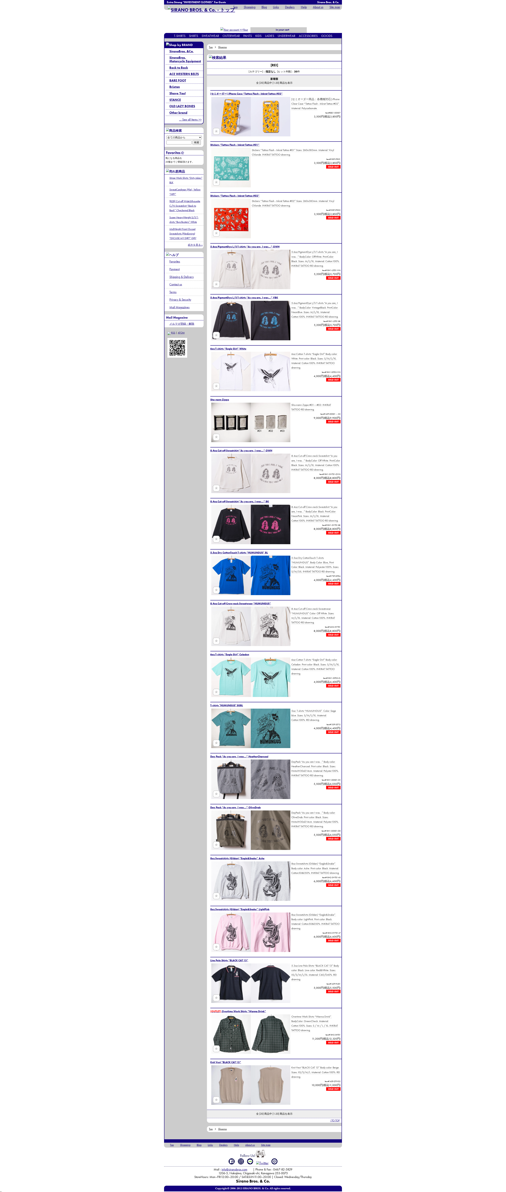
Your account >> (241, 32)
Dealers (290, 7)
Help (304, 7)
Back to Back (178, 68)
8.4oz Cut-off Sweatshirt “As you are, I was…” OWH (241, 450)
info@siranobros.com (234, 1169)
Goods (326, 36)
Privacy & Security (180, 299)
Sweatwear (210, 36)
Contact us (175, 284)
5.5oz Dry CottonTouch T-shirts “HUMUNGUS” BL (239, 552)
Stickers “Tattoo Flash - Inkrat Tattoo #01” (235, 144)
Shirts (193, 36)
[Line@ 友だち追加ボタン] (250, 1161)
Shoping (222, 47)
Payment (174, 269)
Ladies (269, 36)
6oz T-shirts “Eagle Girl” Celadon (229, 654)
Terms (173, 292)
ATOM (181, 332)
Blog (264, 7)
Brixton (174, 87)
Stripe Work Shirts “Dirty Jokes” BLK (185, 180)
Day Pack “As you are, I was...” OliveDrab (235, 807)
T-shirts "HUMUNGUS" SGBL (226, 705)
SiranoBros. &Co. (181, 51)
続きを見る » (195, 245)
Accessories (308, 36)
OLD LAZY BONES (182, 106)
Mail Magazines (179, 307)
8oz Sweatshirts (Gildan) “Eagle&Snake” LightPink (239, 909)
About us (318, 7)
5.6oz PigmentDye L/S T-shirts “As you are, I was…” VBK (244, 297)
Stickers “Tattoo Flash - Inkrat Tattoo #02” (235, 195)
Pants (247, 36)
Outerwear (231, 36)
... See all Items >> (190, 119)
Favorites (174, 261)
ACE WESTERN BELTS (184, 74)
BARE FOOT (177, 80)
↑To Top (335, 1120)
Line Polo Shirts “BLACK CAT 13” (229, 960)
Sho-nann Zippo (219, 399)
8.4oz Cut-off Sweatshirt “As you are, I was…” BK (239, 501)
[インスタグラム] (241, 1161)
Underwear (286, 36)
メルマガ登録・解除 (181, 323)
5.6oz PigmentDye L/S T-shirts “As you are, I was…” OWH (244, 246)
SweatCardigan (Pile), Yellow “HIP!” (185, 192)
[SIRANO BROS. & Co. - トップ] (201, 10)
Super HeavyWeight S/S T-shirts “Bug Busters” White (183, 220)
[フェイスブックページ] (232, 1161)
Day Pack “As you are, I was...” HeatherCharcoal (239, 756)
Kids (258, 36)
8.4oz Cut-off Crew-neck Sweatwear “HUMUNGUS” (240, 603)
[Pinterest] (274, 1161)
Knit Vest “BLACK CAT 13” (225, 1062)
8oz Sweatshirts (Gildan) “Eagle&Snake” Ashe (237, 858)
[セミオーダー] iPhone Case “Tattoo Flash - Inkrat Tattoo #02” (246, 93)
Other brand (178, 113)
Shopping (249, 7)
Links (276, 7)
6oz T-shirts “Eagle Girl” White (228, 348)
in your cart (282, 29)
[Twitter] (262, 1163)
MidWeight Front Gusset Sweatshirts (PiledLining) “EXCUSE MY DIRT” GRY (182, 233)
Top (235, 7)
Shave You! (177, 93)
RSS (173, 332)
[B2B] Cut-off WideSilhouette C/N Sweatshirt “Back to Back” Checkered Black (184, 205)
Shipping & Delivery (181, 277)
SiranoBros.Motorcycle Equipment (185, 59)
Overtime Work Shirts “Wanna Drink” (238, 1011)
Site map (334, 7)
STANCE (175, 100)
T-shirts (179, 36)
